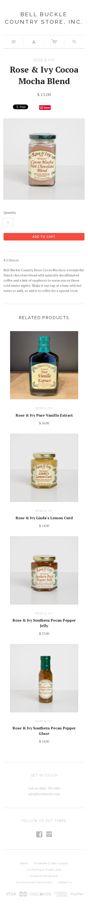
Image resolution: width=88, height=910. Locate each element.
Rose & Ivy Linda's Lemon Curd (44, 517)
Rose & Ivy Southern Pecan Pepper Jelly (44, 623)
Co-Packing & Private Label (44, 869)
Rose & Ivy (44, 408)
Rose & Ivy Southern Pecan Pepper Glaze (44, 730)
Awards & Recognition (44, 876)
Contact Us (65, 882)
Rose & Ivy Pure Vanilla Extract (44, 415)
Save (47, 107)
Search (24, 863)
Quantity (10, 212)
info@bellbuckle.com (44, 794)
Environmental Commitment (34, 882)
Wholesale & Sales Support (51, 863)
